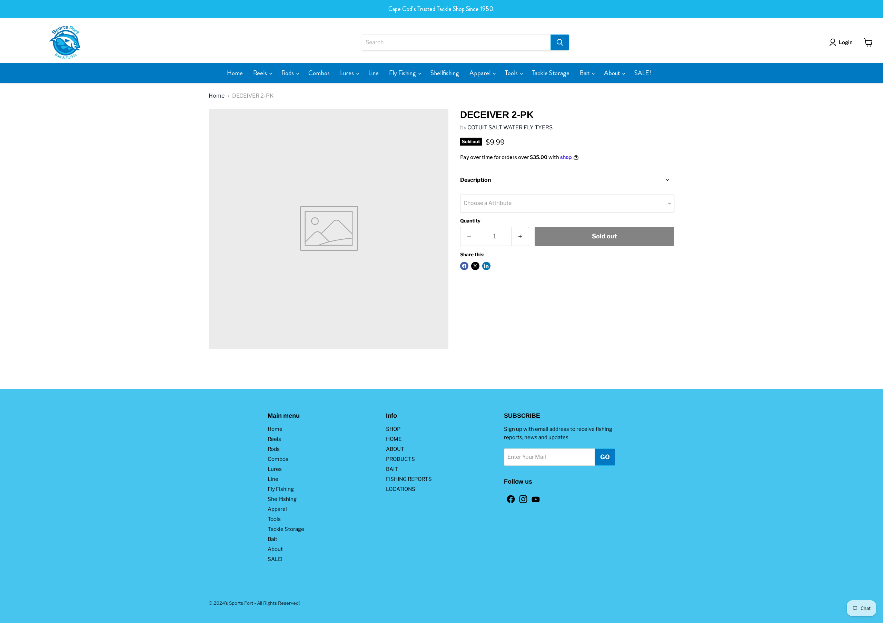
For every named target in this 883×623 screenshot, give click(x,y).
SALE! (642, 73)
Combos (319, 73)
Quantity (470, 221)
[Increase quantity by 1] (520, 236)
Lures (347, 73)
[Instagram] (521, 497)
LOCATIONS (400, 489)
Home (235, 73)
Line (373, 73)
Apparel (480, 73)
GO (605, 457)
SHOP (393, 429)
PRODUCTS (400, 459)
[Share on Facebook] (464, 266)
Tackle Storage (550, 73)
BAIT (392, 469)
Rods (288, 73)
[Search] (559, 42)
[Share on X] (475, 266)
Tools (512, 73)
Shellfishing (444, 73)
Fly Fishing (403, 73)
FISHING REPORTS (409, 479)
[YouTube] (533, 497)
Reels (260, 73)
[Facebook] (509, 497)
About (612, 73)
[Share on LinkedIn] (486, 266)
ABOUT (395, 449)
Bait (585, 73)
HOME (393, 439)
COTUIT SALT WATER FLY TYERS (510, 127)
